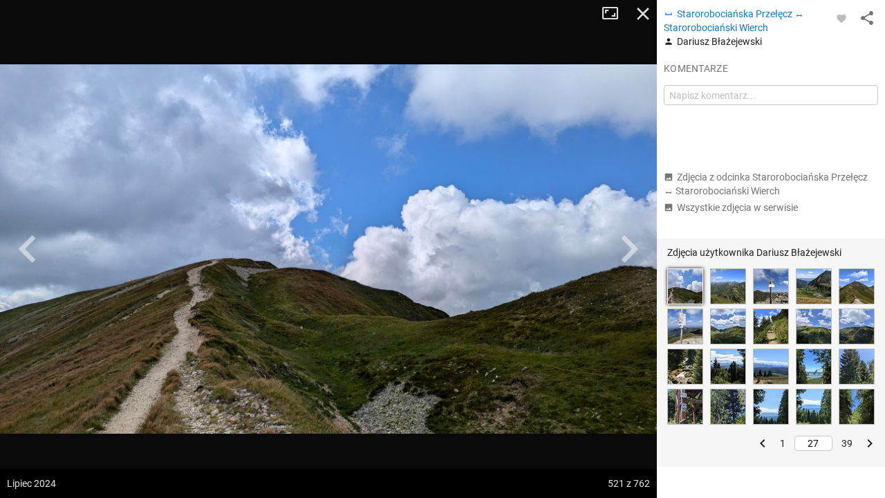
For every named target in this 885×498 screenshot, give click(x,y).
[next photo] (629, 249)
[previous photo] (27, 249)
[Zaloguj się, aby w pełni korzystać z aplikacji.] (841, 18)
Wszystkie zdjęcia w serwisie (737, 207)
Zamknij (643, 14)
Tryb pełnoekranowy (615, 14)
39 (847, 443)
